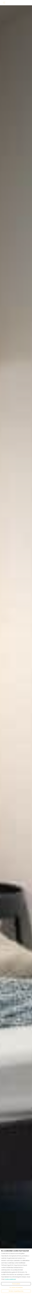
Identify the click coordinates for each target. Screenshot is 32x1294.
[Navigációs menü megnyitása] (4, 2)
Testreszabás (16, 1284)
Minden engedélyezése (16, 1291)
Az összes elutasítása (16, 1287)
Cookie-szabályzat (10, 1279)
